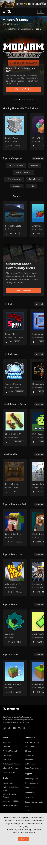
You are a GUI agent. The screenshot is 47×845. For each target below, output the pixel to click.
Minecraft (6, 747)
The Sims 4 (7, 755)
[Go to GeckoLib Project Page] (15, 627)
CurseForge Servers (32, 768)
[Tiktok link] (9, 728)
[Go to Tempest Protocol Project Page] (15, 377)
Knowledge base (31, 779)
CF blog (28, 751)
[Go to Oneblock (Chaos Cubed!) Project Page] (15, 678)
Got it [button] (23, 839)
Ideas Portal (29, 747)
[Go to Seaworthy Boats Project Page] (15, 219)
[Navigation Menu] (4, 11)
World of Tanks (9, 772)
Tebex (27, 806)
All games (6, 742)
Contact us (29, 787)
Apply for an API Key (11, 801)
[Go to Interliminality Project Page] (15, 477)
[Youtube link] (14, 728)
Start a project (8, 783)
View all (39, 304)
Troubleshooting (31, 783)
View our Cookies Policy (23, 833)
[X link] (24, 728)
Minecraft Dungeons (11, 768)
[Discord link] (19, 728)
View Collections (23, 291)
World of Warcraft (10, 751)
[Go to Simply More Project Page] (15, 327)
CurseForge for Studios (34, 802)
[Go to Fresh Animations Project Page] (15, 527)
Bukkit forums (30, 764)
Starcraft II (7, 760)
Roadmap (29, 760)
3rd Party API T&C (10, 805)
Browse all (38, 158)
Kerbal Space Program (11, 764)
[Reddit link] (29, 728)
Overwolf (29, 798)
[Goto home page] (9, 12)
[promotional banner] (23, 4)
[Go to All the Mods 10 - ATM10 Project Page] (15, 577)
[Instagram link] (4, 728)
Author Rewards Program (9, 795)
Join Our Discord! (32, 742)
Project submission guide (10, 788)
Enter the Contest (23, 89)
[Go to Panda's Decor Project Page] (15, 131)
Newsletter (29, 755)
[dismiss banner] (42, 3)
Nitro (27, 811)
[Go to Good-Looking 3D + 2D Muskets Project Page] (15, 427)
